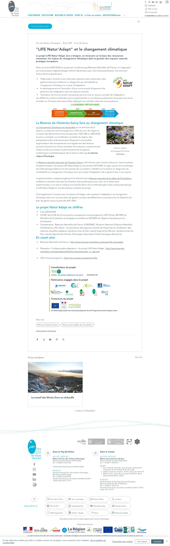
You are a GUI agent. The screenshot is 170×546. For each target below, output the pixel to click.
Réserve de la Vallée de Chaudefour (77, 325)
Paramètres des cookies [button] (122, 541)
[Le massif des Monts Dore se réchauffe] (55, 377)
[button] (34, 15)
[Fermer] (166, 541)
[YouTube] (153, 2)
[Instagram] (149, 2)
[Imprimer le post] (63, 339)
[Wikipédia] (160, 2)
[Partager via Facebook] (37, 339)
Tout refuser (142, 541)
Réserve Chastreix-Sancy (48, 325)
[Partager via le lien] (57, 339)
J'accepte (157, 541)
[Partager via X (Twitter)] (43, 339)
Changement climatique (46, 331)
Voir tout (138, 357)
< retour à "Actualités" (85, 410)
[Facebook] (145, 2)
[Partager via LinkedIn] (50, 339)
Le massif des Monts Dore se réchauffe (52, 397)
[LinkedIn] (156, 2)
